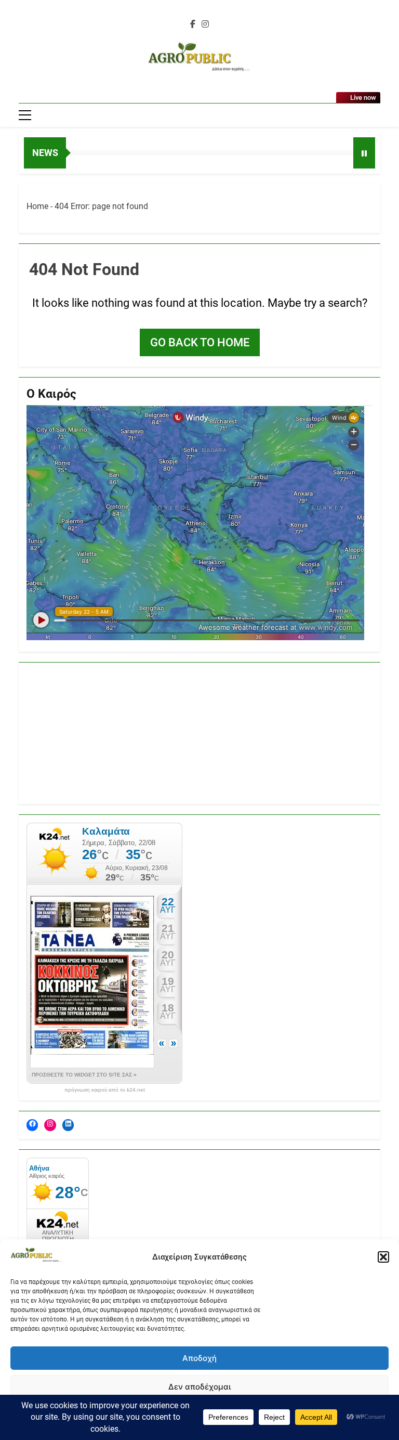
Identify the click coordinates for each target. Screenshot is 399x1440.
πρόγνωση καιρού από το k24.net (104, 1090)
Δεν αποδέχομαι (199, 1387)
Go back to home (199, 342)
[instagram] (205, 24)
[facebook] (192, 24)
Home (37, 206)
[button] (383, 1257)
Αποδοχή (199, 1358)
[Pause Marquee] (364, 152)
